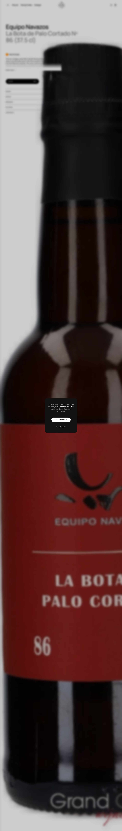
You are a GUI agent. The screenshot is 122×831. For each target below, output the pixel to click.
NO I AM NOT (61, 427)
